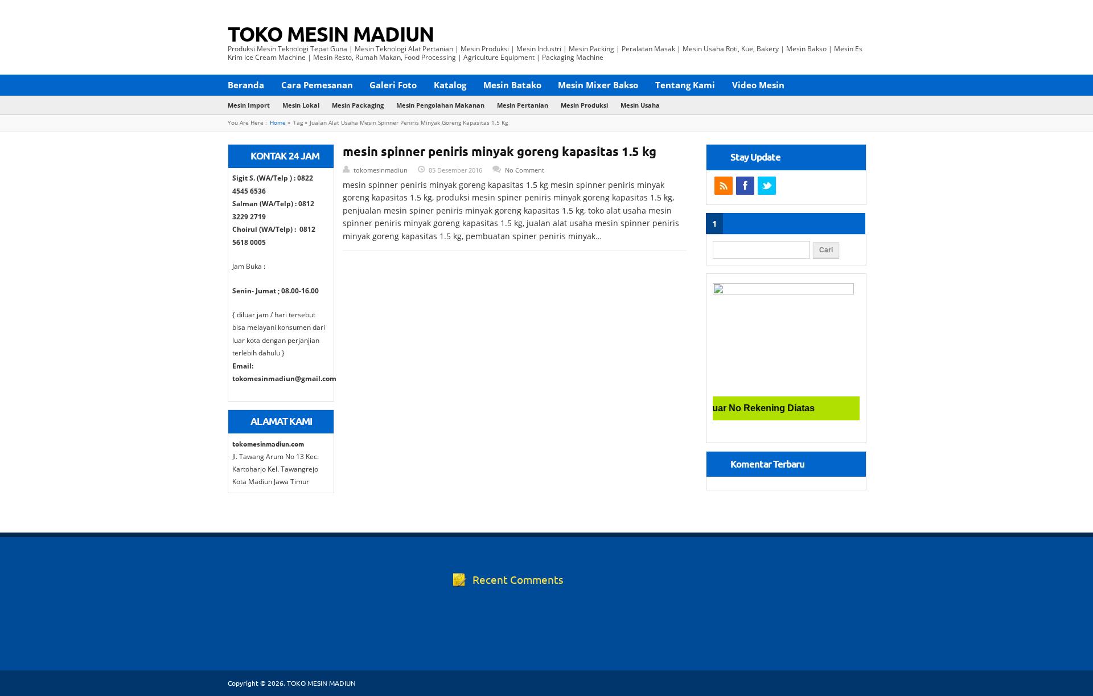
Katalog (450, 85)
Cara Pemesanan (317, 85)
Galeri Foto (393, 85)
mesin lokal (300, 105)
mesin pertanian (522, 105)
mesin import (249, 105)
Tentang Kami (685, 85)
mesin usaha (640, 105)
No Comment (524, 170)
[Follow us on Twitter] (767, 186)
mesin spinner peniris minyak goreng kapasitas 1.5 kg (499, 151)
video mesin (758, 85)
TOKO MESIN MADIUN (331, 33)
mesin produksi (584, 105)
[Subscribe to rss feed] (723, 186)
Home (278, 122)
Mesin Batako (512, 85)
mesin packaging (358, 105)
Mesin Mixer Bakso (598, 85)
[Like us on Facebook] (745, 186)
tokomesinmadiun (381, 170)
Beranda (246, 85)
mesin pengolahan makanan (440, 105)
